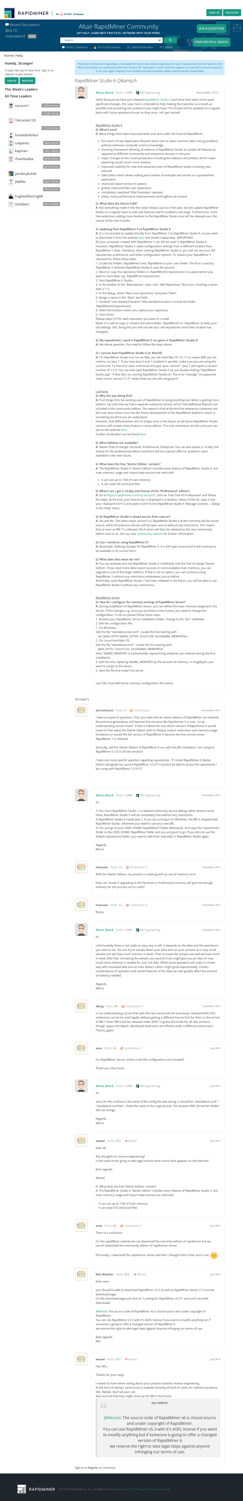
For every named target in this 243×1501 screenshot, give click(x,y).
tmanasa (102, 867)
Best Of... (12, 30)
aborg (99, 1006)
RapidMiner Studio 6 (157, 99)
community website (150, 534)
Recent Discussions (24, 24)
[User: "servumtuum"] (81, 710)
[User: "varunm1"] (11, 105)
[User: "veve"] (81, 1048)
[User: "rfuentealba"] (11, 159)
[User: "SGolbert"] (11, 204)
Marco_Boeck (105, 92)
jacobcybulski (26, 173)
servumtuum (105, 710)
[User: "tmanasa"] (81, 867)
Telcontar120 (25, 120)
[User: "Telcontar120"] (11, 120)
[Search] (170, 40)
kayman (21, 151)
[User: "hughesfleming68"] (11, 196)
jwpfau (20, 181)
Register (232, 12)
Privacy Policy (127, 1489)
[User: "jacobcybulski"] (11, 173)
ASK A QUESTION (211, 28)
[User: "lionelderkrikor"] (11, 135)
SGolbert (22, 204)
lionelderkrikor (26, 135)
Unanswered (20, 36)
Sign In (214, 12)
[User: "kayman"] (11, 151)
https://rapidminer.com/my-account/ (131, 495)
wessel (100, 1141)
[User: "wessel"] (81, 1140)
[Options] (160, 40)
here (201, 71)
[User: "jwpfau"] (11, 181)
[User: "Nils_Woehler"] (81, 1274)
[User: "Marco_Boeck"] (81, 92)
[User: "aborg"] (81, 1006)
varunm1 (22, 105)
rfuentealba (24, 158)
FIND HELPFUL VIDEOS (211, 42)
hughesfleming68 (29, 196)
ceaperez (22, 143)
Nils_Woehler (105, 1274)
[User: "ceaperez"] (11, 143)
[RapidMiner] (36, 1489)
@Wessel (101, 1311)
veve (99, 1048)
